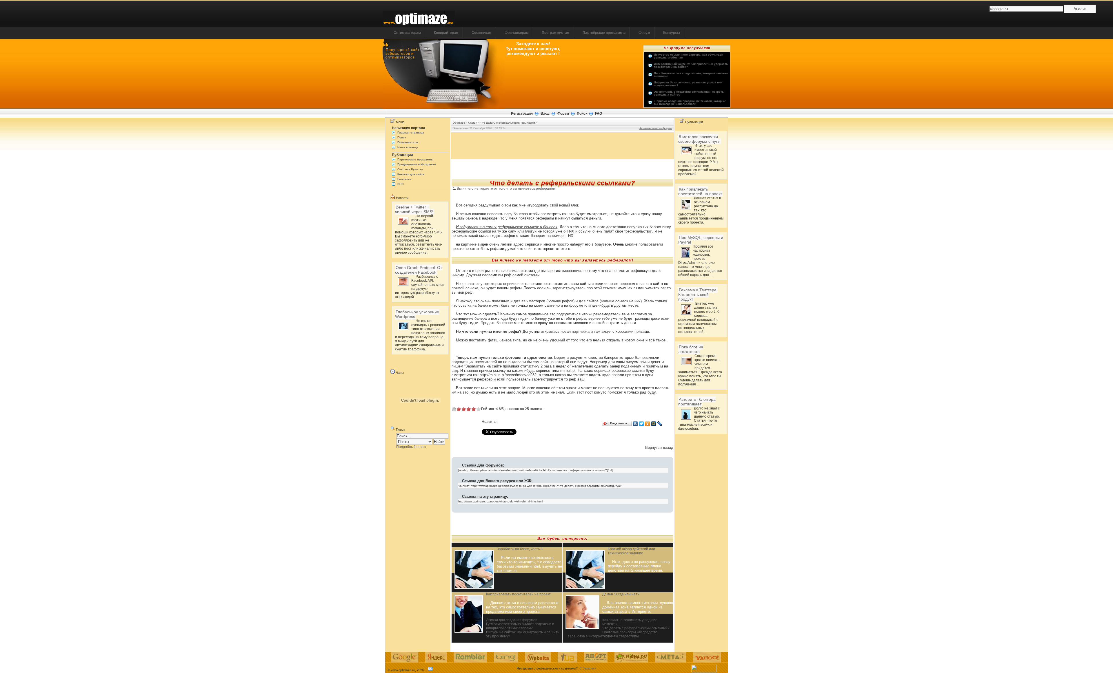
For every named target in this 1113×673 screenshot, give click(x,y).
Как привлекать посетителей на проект (518, 594)
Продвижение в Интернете (416, 164)
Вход (545, 113)
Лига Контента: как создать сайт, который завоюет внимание (691, 75)
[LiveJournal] (660, 423)
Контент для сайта (410, 174)
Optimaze (459, 122)
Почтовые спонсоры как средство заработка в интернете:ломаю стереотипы (613, 634)
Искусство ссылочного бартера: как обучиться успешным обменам (688, 56)
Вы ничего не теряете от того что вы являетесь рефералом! (506, 188)
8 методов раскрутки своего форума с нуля (699, 139)
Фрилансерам (517, 33)
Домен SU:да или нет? (620, 594)
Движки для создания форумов (511, 620)
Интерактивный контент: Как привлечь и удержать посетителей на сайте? (691, 65)
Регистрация (522, 113)
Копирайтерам (446, 33)
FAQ (598, 113)
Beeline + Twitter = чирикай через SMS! (414, 209)
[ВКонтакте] (635, 423)
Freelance (404, 179)
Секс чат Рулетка (410, 169)
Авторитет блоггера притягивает (697, 401)
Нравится (490, 422)
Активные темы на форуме (655, 128)
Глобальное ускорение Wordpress (417, 314)
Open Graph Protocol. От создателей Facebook (418, 270)
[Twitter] (642, 423)
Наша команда (407, 147)
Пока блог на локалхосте (690, 349)
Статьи (472, 122)
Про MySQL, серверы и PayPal (700, 239)
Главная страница (410, 132)
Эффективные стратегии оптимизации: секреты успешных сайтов (689, 93)
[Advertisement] (562, 145)
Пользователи (407, 142)
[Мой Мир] (654, 423)
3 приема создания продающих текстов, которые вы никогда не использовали (690, 102)
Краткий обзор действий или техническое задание (631, 551)
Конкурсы (671, 33)
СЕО (400, 184)
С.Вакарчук (587, 668)
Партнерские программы (415, 159)
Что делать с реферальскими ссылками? (636, 628)
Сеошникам (482, 33)
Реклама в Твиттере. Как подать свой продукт (698, 294)
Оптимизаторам (407, 33)
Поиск (582, 113)
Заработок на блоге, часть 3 (520, 549)
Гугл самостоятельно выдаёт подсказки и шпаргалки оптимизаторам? (520, 626)
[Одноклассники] (648, 423)
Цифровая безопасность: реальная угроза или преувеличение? (688, 84)
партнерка (581, 331)
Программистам (556, 33)
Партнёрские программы (604, 33)
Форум (644, 33)
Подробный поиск (411, 447)
